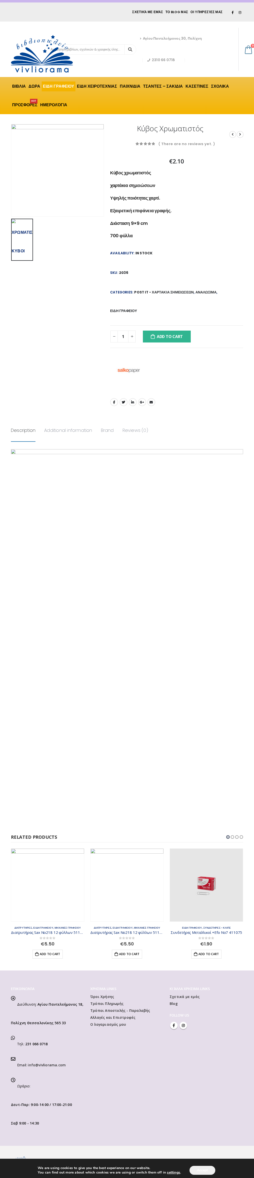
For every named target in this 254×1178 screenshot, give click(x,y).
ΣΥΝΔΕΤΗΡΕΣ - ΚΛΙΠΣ (217, 928)
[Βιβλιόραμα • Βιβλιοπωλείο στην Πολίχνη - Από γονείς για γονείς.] (42, 54)
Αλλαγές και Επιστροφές (112, 1017)
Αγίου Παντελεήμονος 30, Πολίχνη (172, 38)
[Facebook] (233, 12)
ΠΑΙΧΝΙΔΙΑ (130, 86)
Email (151, 402)
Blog (174, 1003)
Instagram (183, 1025)
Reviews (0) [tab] (135, 430)
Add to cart (170, 336)
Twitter (123, 402)
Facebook (114, 402)
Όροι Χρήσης (102, 996)
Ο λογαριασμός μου (108, 1024)
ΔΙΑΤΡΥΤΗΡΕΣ (23, 928)
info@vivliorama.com (47, 1065)
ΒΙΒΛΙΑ (19, 86)
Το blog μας (176, 12)
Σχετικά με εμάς (147, 12)
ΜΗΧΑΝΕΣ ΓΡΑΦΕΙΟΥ (68, 928)
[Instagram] (240, 12)
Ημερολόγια (53, 105)
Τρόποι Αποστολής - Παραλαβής (120, 1010)
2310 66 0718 (163, 59)
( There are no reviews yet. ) (186, 143)
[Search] (130, 49)
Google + (142, 402)
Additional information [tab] (68, 430)
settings (173, 1172)
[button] (228, 837)
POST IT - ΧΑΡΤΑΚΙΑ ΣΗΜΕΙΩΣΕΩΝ (164, 292)
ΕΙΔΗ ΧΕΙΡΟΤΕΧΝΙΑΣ (97, 86)
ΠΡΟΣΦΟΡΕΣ (24, 104)
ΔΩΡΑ (34, 86)
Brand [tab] (107, 430)
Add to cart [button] (50, 954)
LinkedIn (133, 402)
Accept (202, 1170)
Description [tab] (23, 430)
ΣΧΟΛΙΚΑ (220, 86)
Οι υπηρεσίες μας (206, 12)
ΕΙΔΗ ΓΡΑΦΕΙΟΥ (58, 86)
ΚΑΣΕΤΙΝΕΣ (197, 86)
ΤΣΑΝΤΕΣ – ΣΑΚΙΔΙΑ (163, 86)
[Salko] (128, 370)
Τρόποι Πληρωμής (107, 1003)
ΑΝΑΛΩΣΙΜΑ (206, 292)
